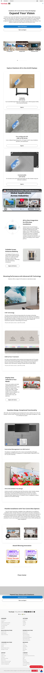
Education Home (3, 631)
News (23, 658)
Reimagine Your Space (4, 649)
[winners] (31, 556)
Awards (24, 657)
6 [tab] (23, 60)
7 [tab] (24, 60)
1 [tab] (17, 60)
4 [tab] (20, 60)
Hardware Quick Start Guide (5, 662)
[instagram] (33, 612)
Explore (22, 107)
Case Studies (25, 645)
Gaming (2, 646)
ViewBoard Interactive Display (5, 622)
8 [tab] (25, 60)
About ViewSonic (25, 654)
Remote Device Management (27, 637)
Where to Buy (25, 661)
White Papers (25, 649)
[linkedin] (31, 612)
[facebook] (25, 612)
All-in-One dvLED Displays (5, 624)
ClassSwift (24, 622)
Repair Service (3, 659)
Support (41, 0)
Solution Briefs (25, 646)
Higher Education (3, 633)
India (24, 614)
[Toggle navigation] (43, 3)
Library (24, 643)
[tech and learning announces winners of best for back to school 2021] (13, 556)
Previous (3, 46)
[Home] (1, 1)
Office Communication (26, 636)
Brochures (24, 647)
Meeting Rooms (25, 633)
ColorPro (2, 645)
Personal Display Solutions (5, 647)
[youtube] (29, 612)
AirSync (24, 625)
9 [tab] (26, 60)
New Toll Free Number (4, 658)
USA (34, 670)
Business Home (25, 631)
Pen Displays (3, 626)
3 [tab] (19, 60)
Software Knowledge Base (5, 663)
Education (6, 0)
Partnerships (25, 665)
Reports (24, 650)
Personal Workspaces (26, 634)
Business (12, 0)
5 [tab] (22, 60)
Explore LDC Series (12, 399)
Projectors (2, 621)
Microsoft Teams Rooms (26, 640)
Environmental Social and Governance (28, 655)
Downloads (3, 657)
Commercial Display (4, 625)
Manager (24, 621)
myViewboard (25, 619)
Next (40, 46)
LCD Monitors (3, 619)
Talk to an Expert (22, 30)
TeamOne (24, 624)
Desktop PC (3, 628)
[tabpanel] (22, 46)
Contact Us (2, 654)
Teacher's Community (4, 634)
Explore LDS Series (12, 266)
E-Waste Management (26, 662)
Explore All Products (22, 26)
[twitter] (27, 612)
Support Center (3, 655)
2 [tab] (18, 60)
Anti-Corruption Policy (26, 663)
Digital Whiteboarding (26, 638)
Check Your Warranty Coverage (6, 661)
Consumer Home (3, 643)
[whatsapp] (34, 612)
